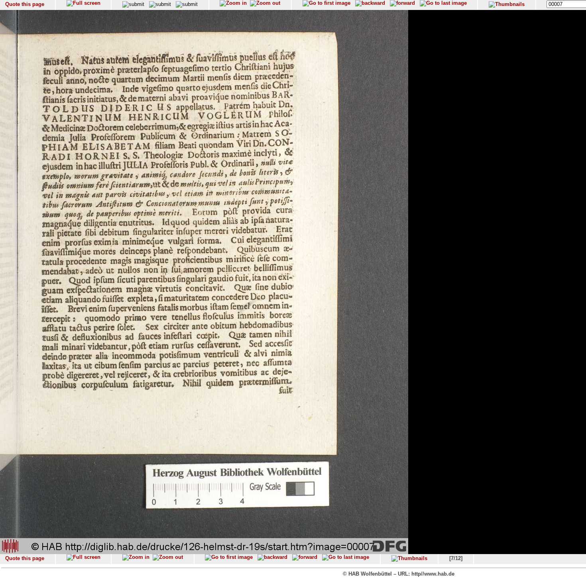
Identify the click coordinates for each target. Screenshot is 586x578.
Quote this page (24, 4)
